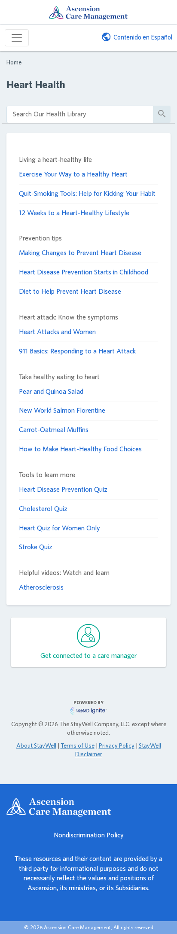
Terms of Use (78, 745)
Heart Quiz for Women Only (59, 528)
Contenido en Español (142, 37)
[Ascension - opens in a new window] (88, 807)
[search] (80, 114)
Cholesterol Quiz (43, 509)
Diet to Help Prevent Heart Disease (70, 291)
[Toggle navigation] (17, 37)
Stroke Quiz (35, 547)
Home (13, 62)
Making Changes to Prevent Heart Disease (80, 253)
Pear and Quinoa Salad (51, 391)
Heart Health (35, 84)
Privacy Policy (116, 745)
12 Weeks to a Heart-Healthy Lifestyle (74, 213)
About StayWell (36, 745)
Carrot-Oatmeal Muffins (53, 430)
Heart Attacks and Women (57, 332)
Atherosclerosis (41, 587)
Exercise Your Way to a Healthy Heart (73, 174)
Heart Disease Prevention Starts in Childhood (83, 272)
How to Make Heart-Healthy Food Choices (80, 449)
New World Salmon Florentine (62, 410)
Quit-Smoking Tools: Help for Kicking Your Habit (87, 193)
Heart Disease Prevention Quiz (63, 489)
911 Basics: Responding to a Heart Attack (77, 351)
